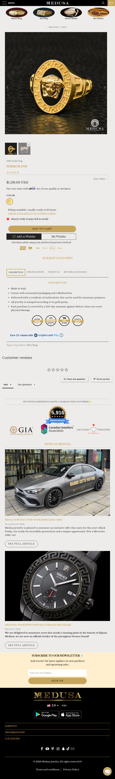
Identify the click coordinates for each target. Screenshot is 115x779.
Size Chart (99, 178)
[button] (107, 771)
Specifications (35, 272)
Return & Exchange (75, 272)
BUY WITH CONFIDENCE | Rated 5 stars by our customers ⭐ (57, 402)
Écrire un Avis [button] (103, 379)
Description (16, 272)
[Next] (104, 87)
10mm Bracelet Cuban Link (27, 772)
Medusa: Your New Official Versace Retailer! (38, 624)
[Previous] (8, 87)
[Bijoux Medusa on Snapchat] (63, 749)
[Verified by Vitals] (28, 776)
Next (64, 27)
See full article (21, 543)
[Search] (104, 3)
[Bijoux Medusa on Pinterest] (52, 749)
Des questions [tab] (25, 384)
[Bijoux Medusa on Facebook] (42, 749)
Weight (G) (54, 272)
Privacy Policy (71, 769)
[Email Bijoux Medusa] (72, 749)
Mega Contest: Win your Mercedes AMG (33, 519)
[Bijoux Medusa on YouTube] (47, 749)
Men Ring (32, 345)
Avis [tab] (6, 384)
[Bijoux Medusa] (57, 3)
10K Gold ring (14, 161)
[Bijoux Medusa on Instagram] (58, 749)
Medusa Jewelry (50, 761)
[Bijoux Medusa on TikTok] (67, 749)
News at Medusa (58, 444)
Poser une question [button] (76, 379)
